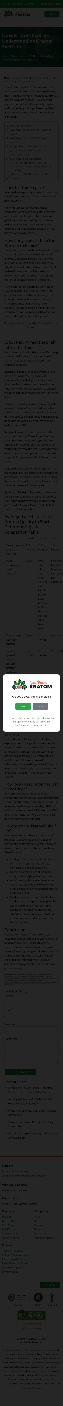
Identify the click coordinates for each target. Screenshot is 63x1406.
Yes (23, 706)
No (40, 706)
